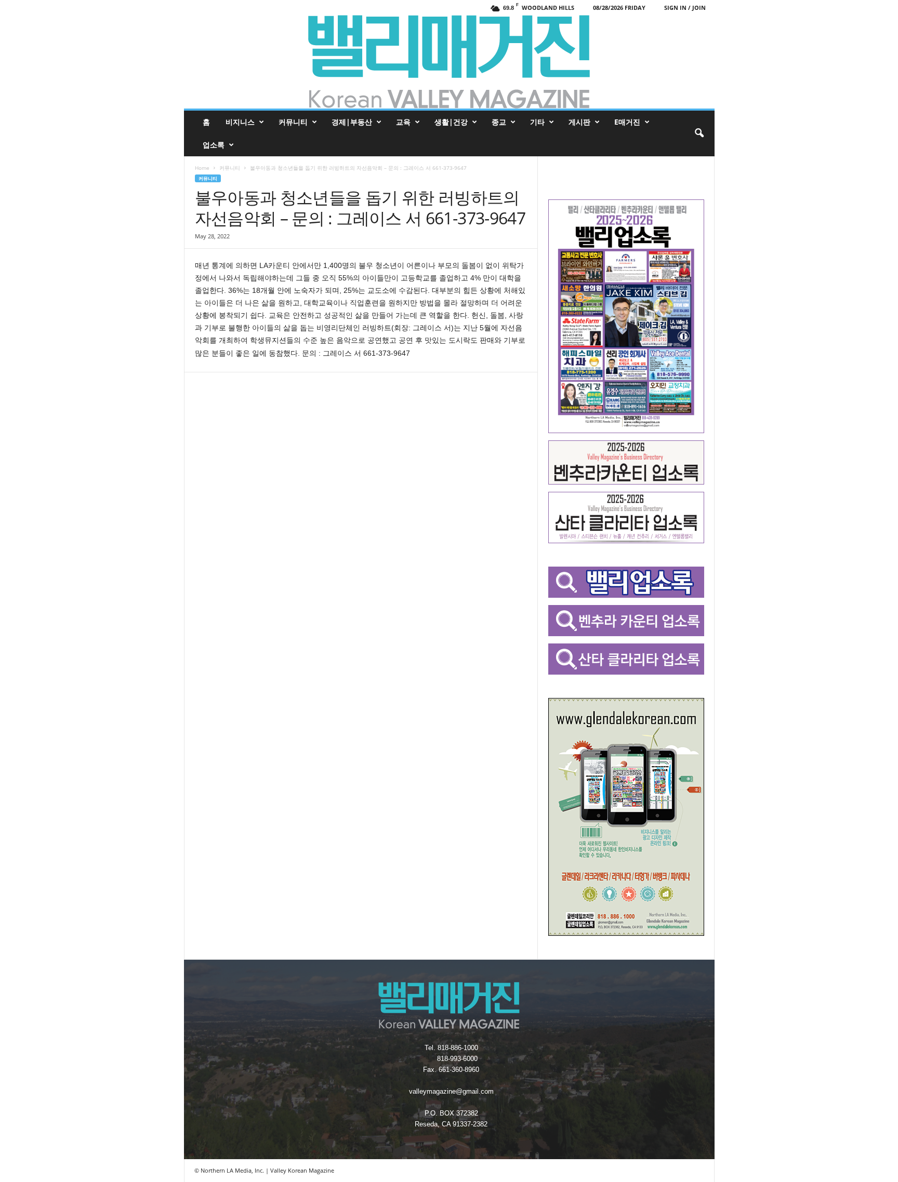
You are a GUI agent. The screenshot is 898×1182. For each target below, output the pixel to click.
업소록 (213, 145)
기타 (537, 122)
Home (202, 167)
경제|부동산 (352, 122)
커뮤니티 (293, 122)
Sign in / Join (685, 7)
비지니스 (240, 122)
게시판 (579, 122)
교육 (403, 122)
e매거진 (627, 122)
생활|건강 (451, 122)
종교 (499, 122)
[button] (699, 133)
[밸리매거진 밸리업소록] (449, 62)
